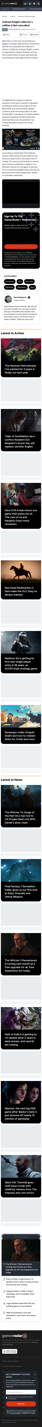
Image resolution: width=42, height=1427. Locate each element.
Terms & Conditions (15, 1413)
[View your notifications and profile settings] (34, 4)
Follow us (24, 34)
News (5, 30)
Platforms (9, 287)
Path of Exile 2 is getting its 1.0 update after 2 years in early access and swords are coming (22, 1282)
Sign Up (21, 1404)
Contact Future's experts (12, 1366)
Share (7, 34)
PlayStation (21, 287)
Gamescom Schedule (19, 9)
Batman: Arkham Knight (26, 16)
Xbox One (29, 281)
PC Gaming (10, 281)
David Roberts (15, 29)
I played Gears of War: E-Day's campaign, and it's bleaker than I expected (20, 1294)
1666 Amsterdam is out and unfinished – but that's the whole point (21, 1315)
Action (12, 16)
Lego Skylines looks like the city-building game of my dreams (20, 1304)
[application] (21, 192)
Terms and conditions (10, 1361)
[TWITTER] (29, 297)
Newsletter (36, 34)
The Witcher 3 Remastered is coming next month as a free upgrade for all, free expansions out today (22, 1268)
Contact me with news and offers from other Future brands (20, 1397)
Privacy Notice (12, 257)
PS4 (19, 281)
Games (4, 16)
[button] (38, 4)
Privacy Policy (26, 1412)
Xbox (32, 287)
